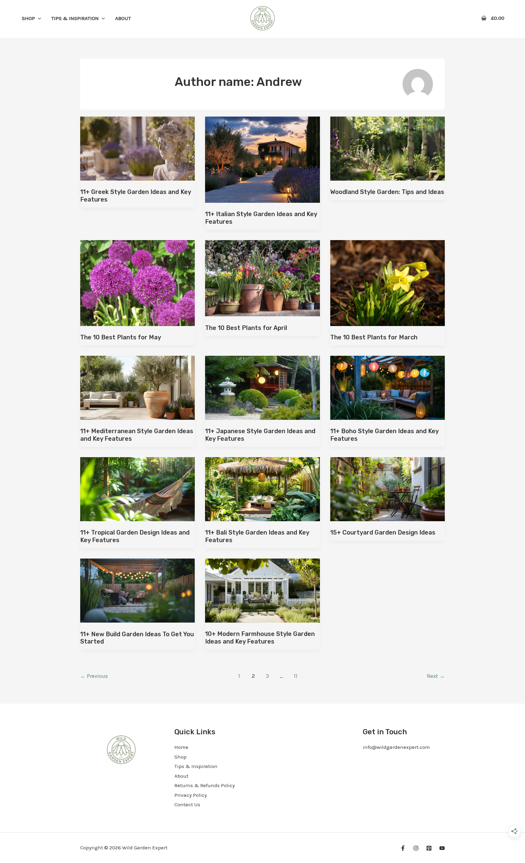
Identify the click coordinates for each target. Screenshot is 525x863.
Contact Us (187, 804)
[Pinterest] (429, 848)
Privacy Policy (190, 795)
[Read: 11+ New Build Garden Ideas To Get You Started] (137, 590)
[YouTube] (442, 848)
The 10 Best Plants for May (120, 337)
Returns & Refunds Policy (204, 785)
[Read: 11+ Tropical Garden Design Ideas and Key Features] (137, 488)
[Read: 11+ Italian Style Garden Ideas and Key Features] (262, 159)
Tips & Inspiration (196, 766)
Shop (180, 757)
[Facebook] (403, 848)
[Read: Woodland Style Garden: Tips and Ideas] (387, 148)
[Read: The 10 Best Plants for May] (137, 282)
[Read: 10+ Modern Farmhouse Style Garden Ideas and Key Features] (262, 590)
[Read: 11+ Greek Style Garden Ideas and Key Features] (137, 148)
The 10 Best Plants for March (373, 337)
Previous (94, 676)
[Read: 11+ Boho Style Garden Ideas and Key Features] (387, 387)
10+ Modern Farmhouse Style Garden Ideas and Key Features (260, 637)
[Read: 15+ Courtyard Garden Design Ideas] (387, 488)
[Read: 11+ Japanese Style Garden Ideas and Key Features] (262, 387)
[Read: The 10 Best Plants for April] (262, 277)
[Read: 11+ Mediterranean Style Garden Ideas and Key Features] (137, 387)
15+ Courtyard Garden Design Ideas (382, 532)
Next (436, 676)
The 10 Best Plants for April (246, 327)
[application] (38, 18)
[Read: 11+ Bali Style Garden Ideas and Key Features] (262, 488)
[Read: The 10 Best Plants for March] (387, 282)
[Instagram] (416, 848)
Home (181, 747)
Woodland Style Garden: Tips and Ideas (387, 191)
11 (295, 676)
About (181, 776)
